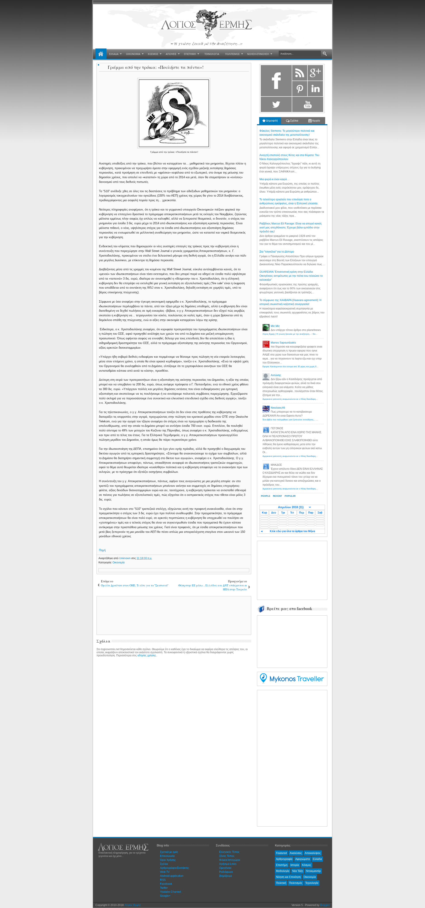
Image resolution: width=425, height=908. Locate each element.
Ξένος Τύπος (226, 856)
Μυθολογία (282, 871)
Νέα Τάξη (297, 871)
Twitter (164, 887)
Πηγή (102, 550)
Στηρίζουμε (225, 875)
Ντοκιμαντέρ (313, 871)
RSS (163, 879)
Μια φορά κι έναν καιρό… (274, 179)
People (265, 496)
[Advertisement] (173, 615)
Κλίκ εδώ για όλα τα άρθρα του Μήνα (292, 531)
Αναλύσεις (296, 853)
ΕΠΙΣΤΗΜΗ (190, 54)
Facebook (166, 883)
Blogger (325, 905)
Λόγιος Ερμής (132, 905)
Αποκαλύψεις (313, 853)
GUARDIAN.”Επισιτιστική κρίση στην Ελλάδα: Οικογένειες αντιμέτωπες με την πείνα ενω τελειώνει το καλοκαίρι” (291, 275)
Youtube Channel (170, 891)
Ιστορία (294, 865)
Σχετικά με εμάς (169, 852)
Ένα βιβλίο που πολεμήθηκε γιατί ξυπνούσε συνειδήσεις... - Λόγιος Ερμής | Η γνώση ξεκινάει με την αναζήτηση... (314, 420)
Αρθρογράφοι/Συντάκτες (174, 867)
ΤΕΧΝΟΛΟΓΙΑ (212, 54)
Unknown (125, 558)
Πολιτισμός (295, 883)
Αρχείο (316, 120)
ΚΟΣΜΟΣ (153, 54)
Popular (290, 496)
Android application (172, 875)
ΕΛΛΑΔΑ (113, 54)
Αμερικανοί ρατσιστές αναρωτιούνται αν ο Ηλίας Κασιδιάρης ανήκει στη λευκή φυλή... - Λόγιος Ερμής (308, 399)
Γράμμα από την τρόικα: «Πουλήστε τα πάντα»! (156, 67)
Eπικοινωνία (167, 856)
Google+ (165, 895)
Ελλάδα (317, 859)
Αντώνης (276, 375)
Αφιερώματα (302, 859)
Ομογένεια (225, 867)
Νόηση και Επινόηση (288, 877)
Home (100, 54)
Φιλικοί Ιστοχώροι (229, 860)
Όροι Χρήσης (168, 860)
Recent (277, 496)
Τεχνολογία (311, 883)
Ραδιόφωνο (226, 871)
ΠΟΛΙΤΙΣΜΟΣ (232, 54)
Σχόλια (294, 120)
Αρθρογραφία (284, 859)
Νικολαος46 (278, 407)
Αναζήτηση (325, 54)
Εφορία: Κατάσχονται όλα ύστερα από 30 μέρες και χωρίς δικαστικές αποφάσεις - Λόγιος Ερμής (306, 366)
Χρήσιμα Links (227, 863)
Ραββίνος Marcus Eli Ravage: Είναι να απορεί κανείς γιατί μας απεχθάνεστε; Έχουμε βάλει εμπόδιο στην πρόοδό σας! (290, 227)
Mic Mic (275, 326)
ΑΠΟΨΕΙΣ (171, 54)
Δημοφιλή (272, 120)
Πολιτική (281, 883)
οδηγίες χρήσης (146, 655)
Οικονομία (118, 562)
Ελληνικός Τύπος (229, 852)
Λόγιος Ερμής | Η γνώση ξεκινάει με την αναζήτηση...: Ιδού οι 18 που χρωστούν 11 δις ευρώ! (305, 334)
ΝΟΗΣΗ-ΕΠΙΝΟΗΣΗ (258, 54)
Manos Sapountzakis (283, 342)
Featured (281, 853)
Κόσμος (306, 865)
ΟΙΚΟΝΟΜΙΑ (133, 54)
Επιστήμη (282, 865)
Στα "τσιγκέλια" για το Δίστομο (276, 251)
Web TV (165, 871)
